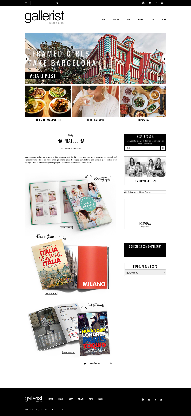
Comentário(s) (93, 363)
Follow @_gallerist (154, 252)
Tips (152, 19)
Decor (116, 19)
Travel (140, 19)
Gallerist (77, 148)
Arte (128, 19)
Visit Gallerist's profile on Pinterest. (138, 192)
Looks (163, 19)
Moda (104, 19)
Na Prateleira (70, 140)
